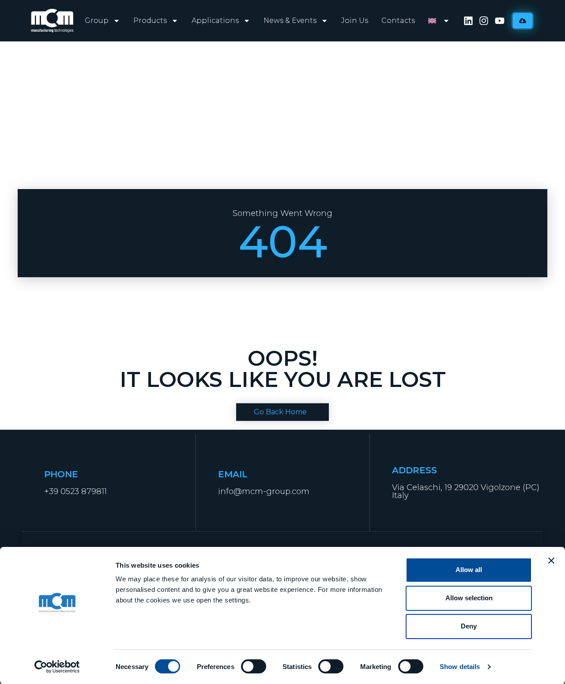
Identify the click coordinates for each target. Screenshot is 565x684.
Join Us (354, 20)
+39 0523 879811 (75, 491)
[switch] (253, 666)
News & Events (290, 20)
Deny (469, 626)
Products (150, 20)
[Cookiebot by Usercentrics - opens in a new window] (57, 666)
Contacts (398, 20)
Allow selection (469, 598)
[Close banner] (551, 561)
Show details (460, 666)
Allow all (469, 569)
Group (97, 20)
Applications (215, 20)
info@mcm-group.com (263, 491)
